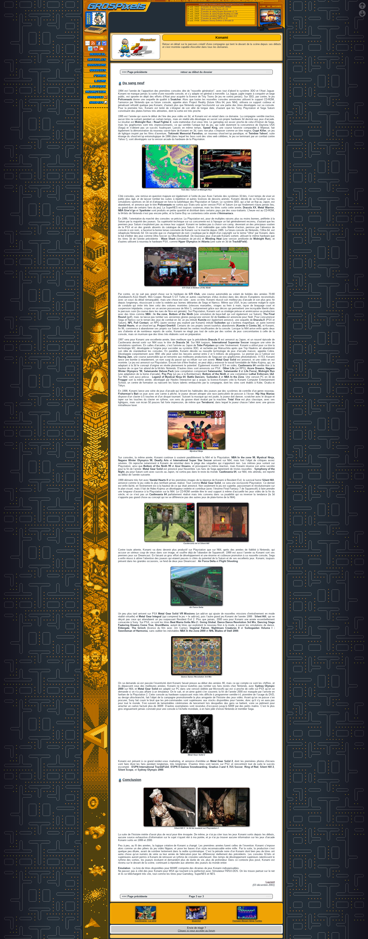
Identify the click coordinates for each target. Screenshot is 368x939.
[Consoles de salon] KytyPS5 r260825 (216, 7)
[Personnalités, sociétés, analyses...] (95, 65)
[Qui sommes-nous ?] (95, 91)
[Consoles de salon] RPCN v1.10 (214, 18)
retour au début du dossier (196, 72)
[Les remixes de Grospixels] (95, 102)
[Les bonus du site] (95, 70)
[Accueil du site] (95, 54)
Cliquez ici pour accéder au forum (196, 930)
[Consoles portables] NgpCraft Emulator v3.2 (219, 16)
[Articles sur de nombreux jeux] (95, 59)
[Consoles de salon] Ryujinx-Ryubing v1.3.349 (219, 14)
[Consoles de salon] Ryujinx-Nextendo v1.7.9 (219, 11)
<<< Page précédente (134, 72)
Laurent (270, 882)
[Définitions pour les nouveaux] (95, 86)
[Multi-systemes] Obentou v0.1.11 (214, 9)
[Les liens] (95, 81)
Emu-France (238, 4)
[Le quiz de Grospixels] (95, 97)
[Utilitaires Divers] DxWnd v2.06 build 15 (217, 21)
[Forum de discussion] (95, 75)
